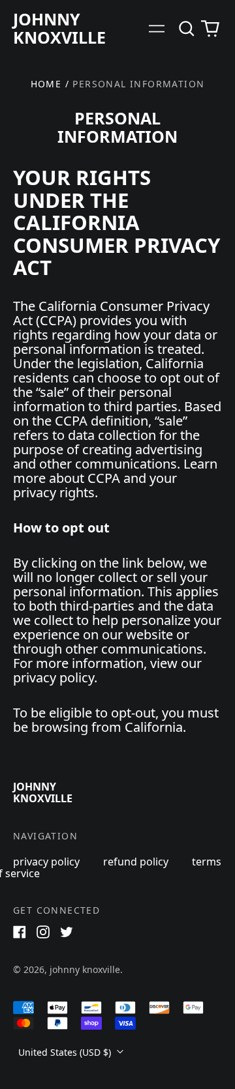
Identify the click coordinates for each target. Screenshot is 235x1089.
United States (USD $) (66, 1052)
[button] (186, 28)
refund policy (135, 861)
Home (46, 84)
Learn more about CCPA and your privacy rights (115, 478)
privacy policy (46, 861)
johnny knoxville (59, 28)
